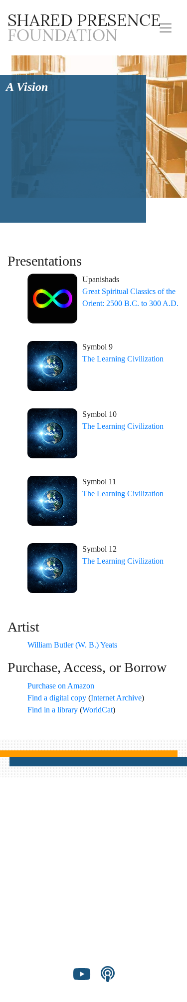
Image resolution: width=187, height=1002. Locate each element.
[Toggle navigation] (165, 27)
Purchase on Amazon (60, 685)
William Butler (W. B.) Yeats (72, 645)
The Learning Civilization (123, 358)
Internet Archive (116, 697)
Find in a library (52, 709)
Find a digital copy (56, 697)
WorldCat (97, 709)
